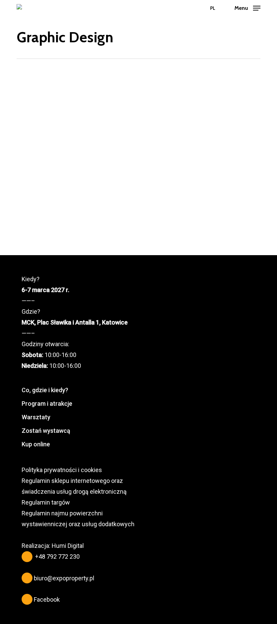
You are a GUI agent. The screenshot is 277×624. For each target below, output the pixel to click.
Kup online (36, 444)
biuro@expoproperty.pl (64, 578)
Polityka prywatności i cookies (62, 469)
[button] (247, 7)
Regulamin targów (46, 502)
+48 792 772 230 (57, 556)
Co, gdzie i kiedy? (45, 390)
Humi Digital (68, 545)
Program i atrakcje (47, 403)
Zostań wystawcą (46, 430)
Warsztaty (36, 417)
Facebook (47, 599)
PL (212, 8)
